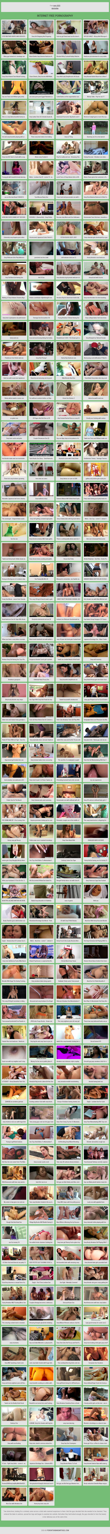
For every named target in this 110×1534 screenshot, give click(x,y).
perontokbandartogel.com (58, 1530)
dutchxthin (55, 8)
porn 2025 (56, 6)
